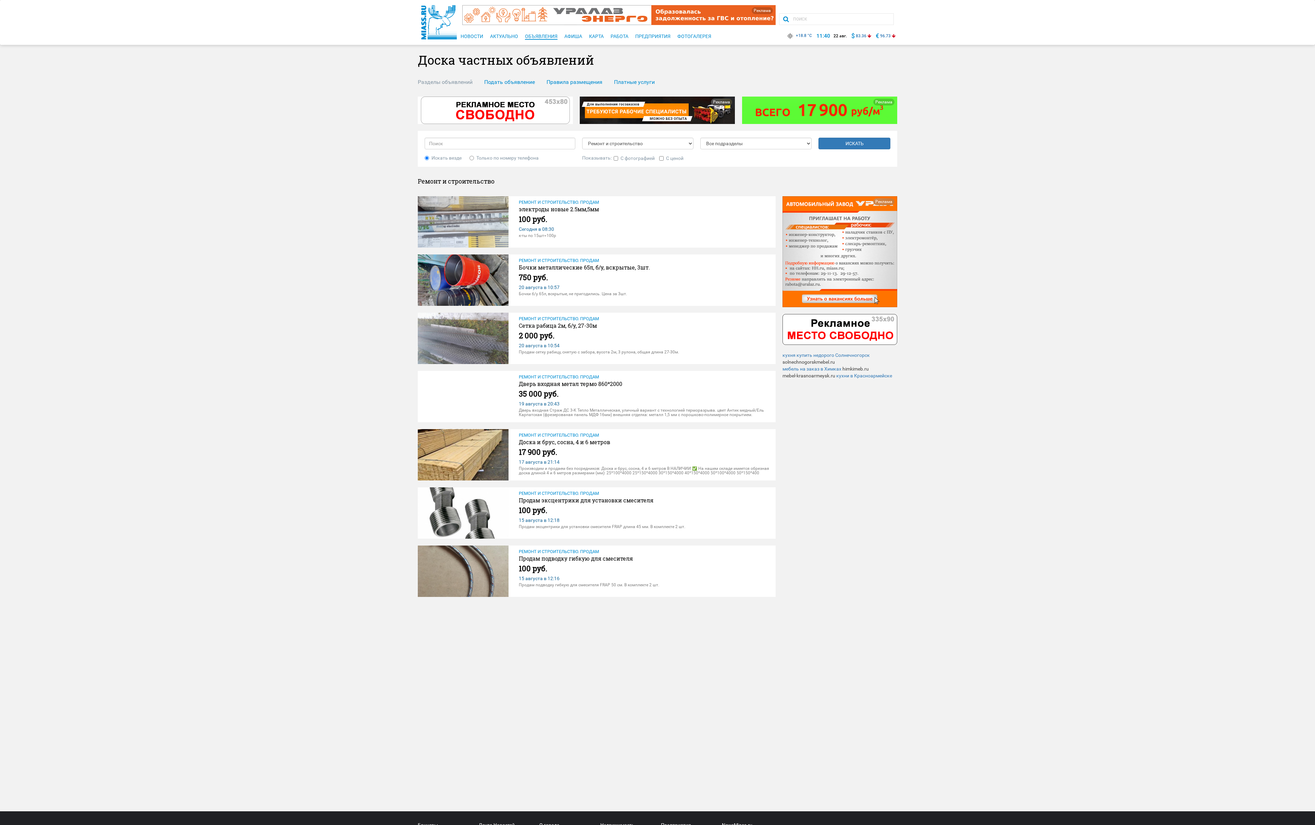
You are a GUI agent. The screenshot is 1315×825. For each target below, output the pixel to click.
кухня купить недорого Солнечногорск (826, 355)
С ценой (675, 158)
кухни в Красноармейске (864, 375)
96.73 (885, 36)
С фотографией (638, 158)
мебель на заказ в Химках (811, 369)
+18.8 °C (804, 35)
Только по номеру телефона (507, 158)
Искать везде (446, 158)
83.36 (861, 36)
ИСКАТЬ (855, 143)
